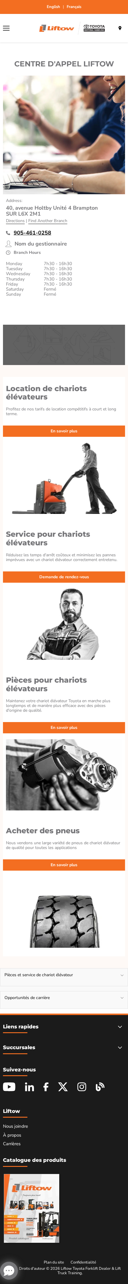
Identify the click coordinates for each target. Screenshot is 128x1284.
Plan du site (54, 1262)
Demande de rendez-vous (64, 577)
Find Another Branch (47, 221)
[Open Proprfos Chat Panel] (9, 1271)
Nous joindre (15, 1126)
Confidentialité (83, 1262)
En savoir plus (64, 431)
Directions (15, 221)
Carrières (12, 1144)
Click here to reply (91, 1243)
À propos (12, 1135)
